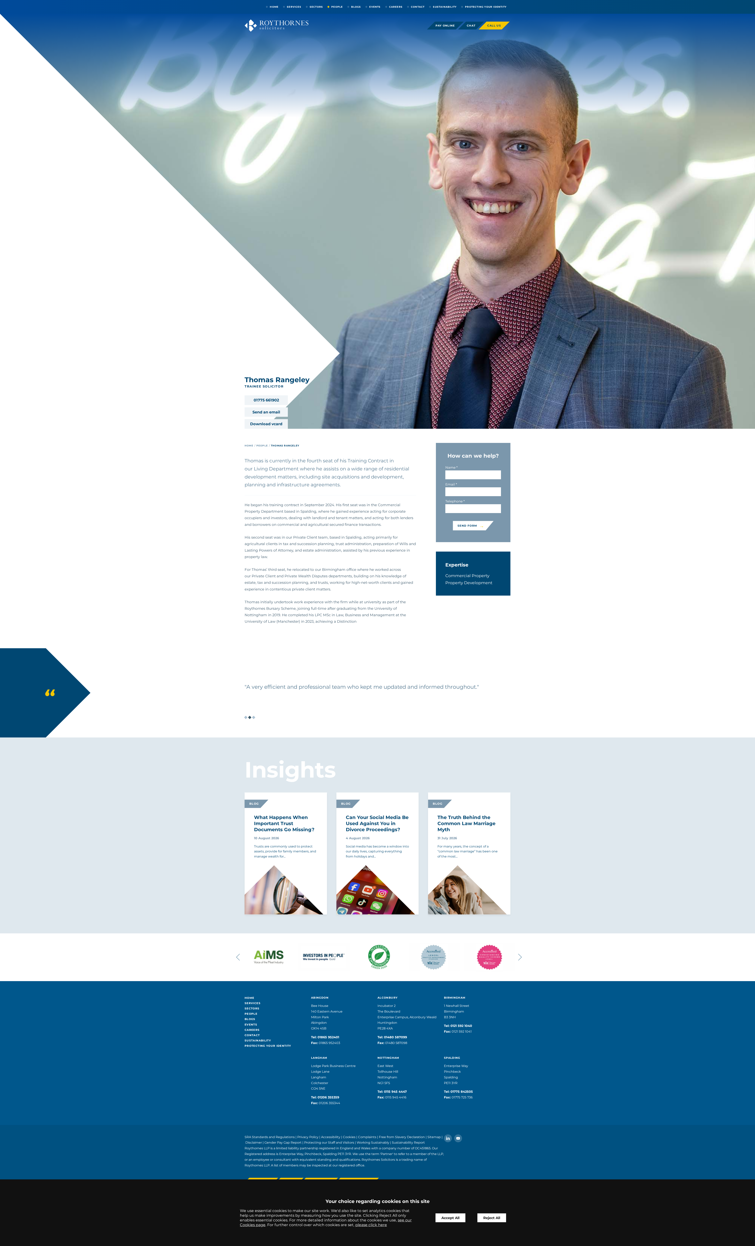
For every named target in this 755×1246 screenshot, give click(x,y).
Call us (494, 25)
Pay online (445, 25)
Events (374, 6)
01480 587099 (395, 1037)
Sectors (316, 6)
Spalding (452, 1057)
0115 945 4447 (395, 1092)
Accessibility (330, 1137)
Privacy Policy (308, 1137)
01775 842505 (461, 1092)
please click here (371, 1224)
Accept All (450, 1218)
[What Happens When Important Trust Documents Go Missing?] (274, 898)
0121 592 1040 (461, 1026)
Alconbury (388, 997)
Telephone (454, 501)
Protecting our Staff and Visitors (329, 1142)
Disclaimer (253, 1142)
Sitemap (434, 1137)
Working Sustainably (373, 1142)
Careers (395, 6)
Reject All (491, 1218)
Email (450, 484)
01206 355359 (328, 1097)
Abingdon (320, 997)
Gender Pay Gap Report (283, 1142)
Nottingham (388, 1057)
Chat (471, 25)
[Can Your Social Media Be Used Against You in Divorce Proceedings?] (366, 898)
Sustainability (445, 6)
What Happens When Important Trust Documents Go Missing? (284, 823)
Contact (417, 6)
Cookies (349, 1137)
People (337, 6)
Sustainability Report (408, 1142)
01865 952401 (328, 1037)
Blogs (356, 6)
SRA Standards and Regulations (270, 1137)
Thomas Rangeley (285, 445)
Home (274, 6)
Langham (319, 1057)
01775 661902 (266, 400)
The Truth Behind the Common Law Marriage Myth (466, 823)
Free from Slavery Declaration (402, 1137)
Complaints (367, 1137)
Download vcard (266, 423)
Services (294, 6)
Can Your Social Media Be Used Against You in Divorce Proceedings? (377, 823)
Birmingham (455, 997)
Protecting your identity (485, 6)
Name (450, 467)
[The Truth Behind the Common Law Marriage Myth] (457, 898)
